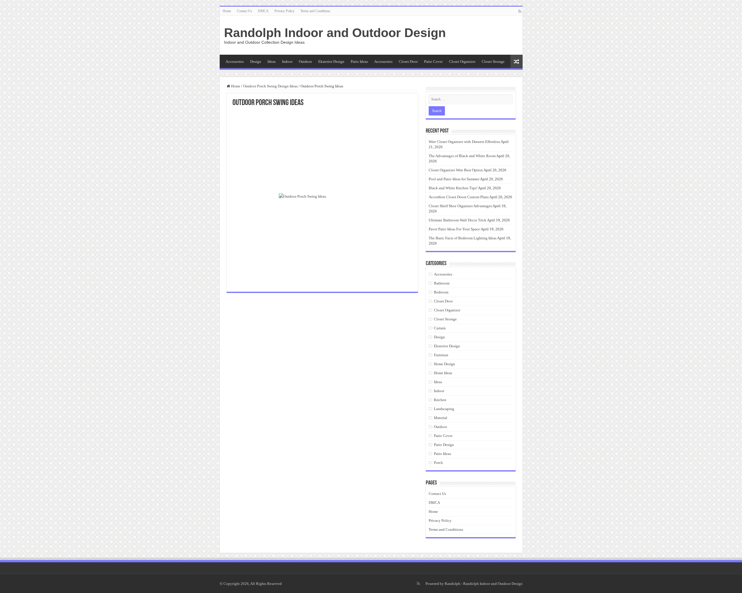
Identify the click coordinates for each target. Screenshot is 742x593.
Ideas (272, 61)
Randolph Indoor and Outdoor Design (335, 33)
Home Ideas (443, 373)
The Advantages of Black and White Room (462, 156)
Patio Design (444, 445)
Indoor (287, 61)
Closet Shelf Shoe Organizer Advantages (460, 206)
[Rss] (520, 11)
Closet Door (408, 61)
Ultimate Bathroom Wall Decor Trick (457, 220)
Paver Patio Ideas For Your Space (454, 229)
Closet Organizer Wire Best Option (456, 170)
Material (440, 418)
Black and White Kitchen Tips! (453, 188)
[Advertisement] (322, 150)
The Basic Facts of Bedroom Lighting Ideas (463, 238)
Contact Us (244, 11)
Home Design (444, 364)
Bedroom (441, 292)
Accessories (234, 61)
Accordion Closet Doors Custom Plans (459, 197)
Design (255, 61)
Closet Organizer (462, 61)
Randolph (452, 583)
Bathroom (442, 283)
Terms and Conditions (315, 11)
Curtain (440, 328)
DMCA (263, 11)
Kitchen (440, 400)
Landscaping (444, 409)
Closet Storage (493, 61)
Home (227, 11)
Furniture (441, 355)
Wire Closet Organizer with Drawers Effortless (464, 141)
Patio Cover (433, 61)
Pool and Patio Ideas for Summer (454, 179)
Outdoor (305, 61)
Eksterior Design (331, 61)
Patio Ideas (359, 61)
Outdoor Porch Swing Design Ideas (270, 86)
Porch (438, 462)
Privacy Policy (284, 11)
